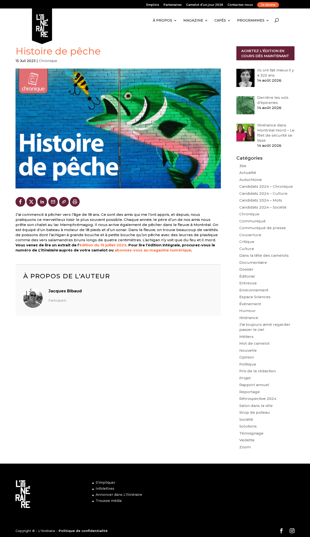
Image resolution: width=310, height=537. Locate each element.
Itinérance (248, 317)
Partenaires (172, 5)
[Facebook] (20, 202)
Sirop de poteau (254, 412)
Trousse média (109, 500)
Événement (250, 304)
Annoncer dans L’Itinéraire (119, 494)
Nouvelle (248, 350)
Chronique (48, 61)
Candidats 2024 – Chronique (266, 186)
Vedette (247, 440)
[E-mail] (53, 202)
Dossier (246, 269)
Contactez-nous (240, 5)
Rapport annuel (254, 384)
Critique (246, 241)
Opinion (246, 357)
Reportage (249, 391)
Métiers (246, 336)
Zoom (245, 447)
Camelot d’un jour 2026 (204, 5)
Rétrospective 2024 (257, 398)
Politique (247, 364)
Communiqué (252, 221)
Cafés (220, 20)
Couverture (250, 235)
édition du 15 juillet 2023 (102, 245)
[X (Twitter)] (31, 202)
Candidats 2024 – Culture (263, 193)
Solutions (248, 426)
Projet (245, 378)
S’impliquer (105, 482)
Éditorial (247, 276)
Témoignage (251, 433)
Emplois (152, 5)
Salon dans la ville (256, 405)
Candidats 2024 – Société (263, 207)
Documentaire (253, 262)
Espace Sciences (255, 297)
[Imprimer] (75, 202)
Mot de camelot (254, 343)
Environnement (253, 290)
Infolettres (105, 488)
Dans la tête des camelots (264, 255)
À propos (162, 20)
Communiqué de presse (262, 228)
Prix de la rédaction (257, 371)
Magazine (193, 20)
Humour (247, 310)
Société (246, 419)
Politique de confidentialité (83, 531)
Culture (246, 248)
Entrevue (248, 283)
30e (242, 165)
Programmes (250, 20)
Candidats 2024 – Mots (260, 200)
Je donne (268, 5)
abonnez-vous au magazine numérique (153, 250)
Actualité (247, 172)
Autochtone (250, 179)
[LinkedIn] (42, 202)
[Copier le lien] (64, 202)
